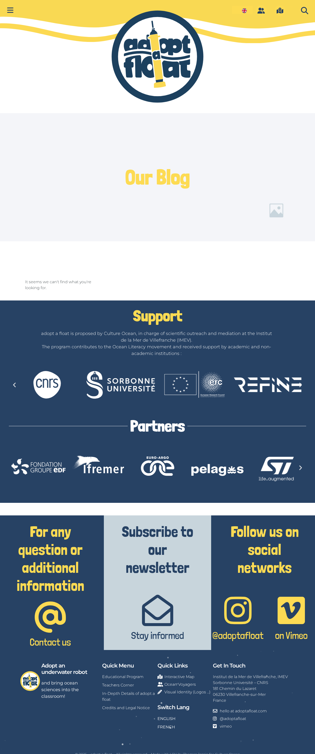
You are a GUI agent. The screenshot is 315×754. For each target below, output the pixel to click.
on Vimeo (291, 635)
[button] (304, 11)
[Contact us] (50, 617)
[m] (280, 10)
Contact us (50, 642)
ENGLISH (166, 718)
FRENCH (166, 727)
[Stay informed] (157, 610)
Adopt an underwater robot (64, 668)
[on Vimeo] (291, 610)
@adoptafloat (237, 635)
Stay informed (157, 635)
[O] (261, 10)
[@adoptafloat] (237, 610)
